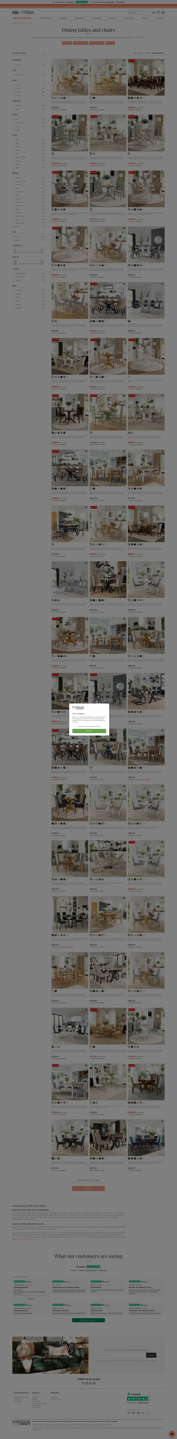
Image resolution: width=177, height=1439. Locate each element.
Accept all (89, 731)
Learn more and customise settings (89, 726)
